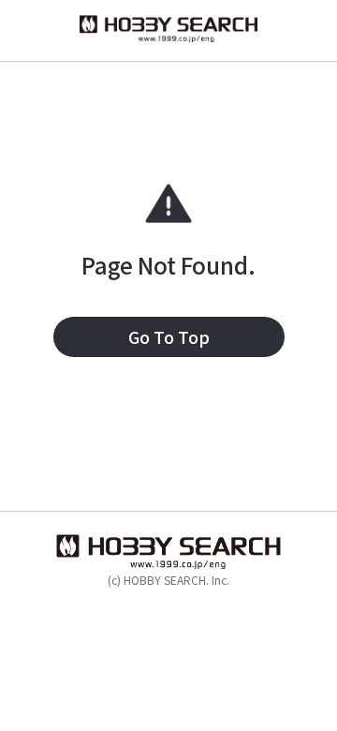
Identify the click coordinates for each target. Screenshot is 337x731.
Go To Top (169, 336)
